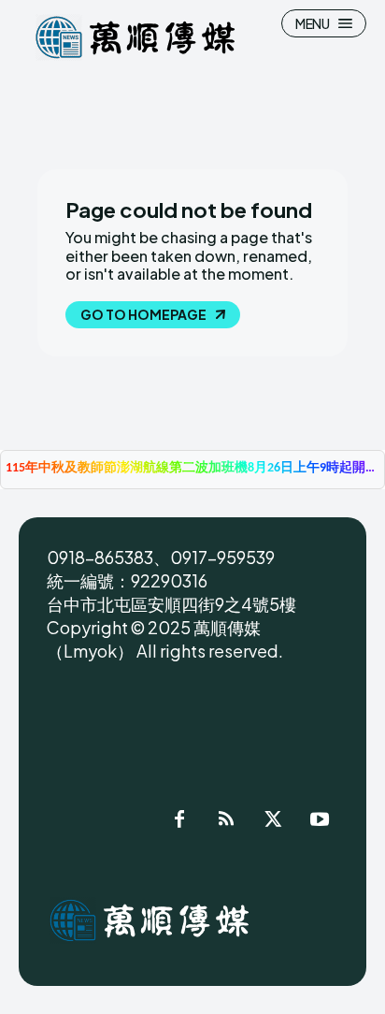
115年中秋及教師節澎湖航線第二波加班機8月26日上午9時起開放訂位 (192, 468)
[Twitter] (273, 822)
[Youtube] (319, 822)
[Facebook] (179, 822)
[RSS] (226, 822)
